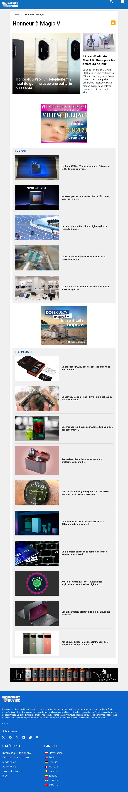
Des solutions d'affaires (16, 757)
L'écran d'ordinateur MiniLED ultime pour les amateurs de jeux (99, 60)
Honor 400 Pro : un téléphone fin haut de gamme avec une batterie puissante (44, 84)
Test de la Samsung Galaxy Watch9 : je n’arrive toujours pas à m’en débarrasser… (85, 492)
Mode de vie (9, 762)
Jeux (4, 775)
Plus (85, 92)
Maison (16, 14)
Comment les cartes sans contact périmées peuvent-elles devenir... (84, 553)
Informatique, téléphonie (17, 753)
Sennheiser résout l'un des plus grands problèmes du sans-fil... (82, 460)
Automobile (9, 766)
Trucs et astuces (12, 771)
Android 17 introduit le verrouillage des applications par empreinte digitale (82, 583)
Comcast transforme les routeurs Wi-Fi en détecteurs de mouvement (83, 522)
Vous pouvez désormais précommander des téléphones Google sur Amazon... (85, 643)
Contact (5, 723)
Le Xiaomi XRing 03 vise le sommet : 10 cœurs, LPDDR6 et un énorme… (85, 167)
